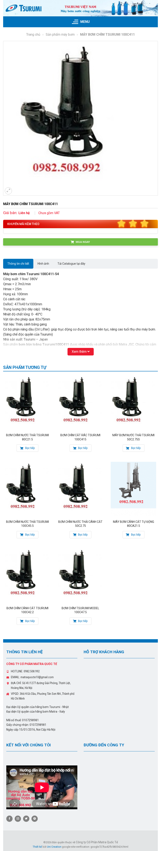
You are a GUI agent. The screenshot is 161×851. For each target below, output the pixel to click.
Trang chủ (33, 34)
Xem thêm (79, 352)
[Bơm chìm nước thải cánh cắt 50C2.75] (80, 489)
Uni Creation (54, 846)
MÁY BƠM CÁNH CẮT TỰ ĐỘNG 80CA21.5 (133, 524)
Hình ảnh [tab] (43, 263)
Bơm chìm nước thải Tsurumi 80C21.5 (27, 437)
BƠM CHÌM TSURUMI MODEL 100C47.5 (80, 610)
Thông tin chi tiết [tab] (18, 263)
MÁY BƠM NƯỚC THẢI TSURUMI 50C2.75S (133, 437)
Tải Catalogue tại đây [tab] (71, 263)
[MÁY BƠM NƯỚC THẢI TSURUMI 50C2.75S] (133, 402)
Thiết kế (37, 846)
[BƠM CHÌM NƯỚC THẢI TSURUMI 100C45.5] (27, 489)
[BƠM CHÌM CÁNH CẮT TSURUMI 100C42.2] (27, 575)
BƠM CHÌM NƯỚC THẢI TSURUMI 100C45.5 (27, 524)
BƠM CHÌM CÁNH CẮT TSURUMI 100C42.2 (27, 610)
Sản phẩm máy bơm (60, 34)
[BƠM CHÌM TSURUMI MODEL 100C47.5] (80, 575)
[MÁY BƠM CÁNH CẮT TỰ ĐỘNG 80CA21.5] (133, 489)
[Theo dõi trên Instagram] (18, 819)
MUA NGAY (82, 241)
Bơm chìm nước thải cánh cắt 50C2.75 (80, 524)
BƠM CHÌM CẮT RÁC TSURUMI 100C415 (80, 437)
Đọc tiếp (30, 448)
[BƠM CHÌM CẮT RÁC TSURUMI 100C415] (80, 402)
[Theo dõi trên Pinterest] (34, 819)
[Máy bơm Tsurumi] (80, 8)
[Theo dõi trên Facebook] (9, 819)
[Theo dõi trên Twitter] (26, 819)
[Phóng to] (8, 190)
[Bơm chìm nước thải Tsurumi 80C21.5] (27, 402)
